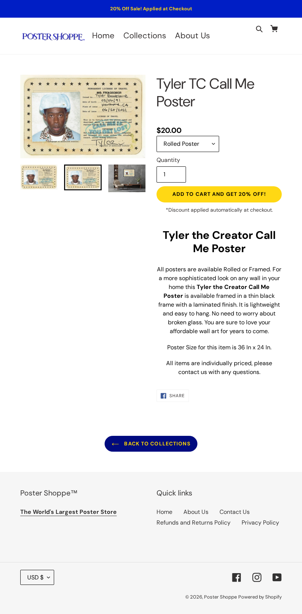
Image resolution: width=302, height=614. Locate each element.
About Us (195, 512)
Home (164, 512)
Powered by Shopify (260, 597)
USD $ (35, 577)
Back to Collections (156, 443)
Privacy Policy (260, 522)
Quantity (168, 160)
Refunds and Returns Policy (194, 522)
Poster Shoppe (220, 597)
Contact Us (235, 512)
